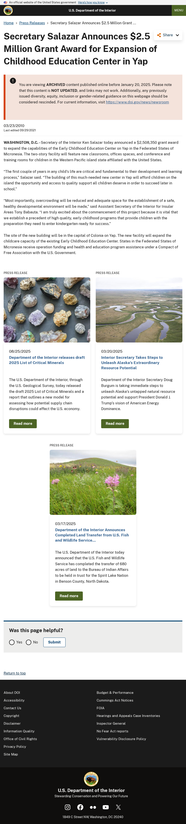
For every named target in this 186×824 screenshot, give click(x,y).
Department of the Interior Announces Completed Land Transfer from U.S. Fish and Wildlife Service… (92, 535)
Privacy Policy (15, 746)
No (35, 642)
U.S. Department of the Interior (92, 10)
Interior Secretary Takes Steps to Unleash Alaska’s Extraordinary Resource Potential (132, 362)
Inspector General (111, 723)
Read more (23, 423)
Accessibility (14, 700)
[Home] (8, 10)
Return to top (15, 673)
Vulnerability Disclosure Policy (121, 739)
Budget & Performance (115, 692)
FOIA (101, 708)
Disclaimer (12, 723)
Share (168, 35)
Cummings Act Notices (115, 700)
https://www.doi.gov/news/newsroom (137, 102)
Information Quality (19, 731)
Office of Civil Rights (20, 739)
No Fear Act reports (112, 731)
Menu (178, 10)
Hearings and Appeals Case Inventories (128, 716)
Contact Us (12, 708)
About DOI (12, 692)
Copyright (11, 716)
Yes (19, 642)
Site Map (11, 754)
